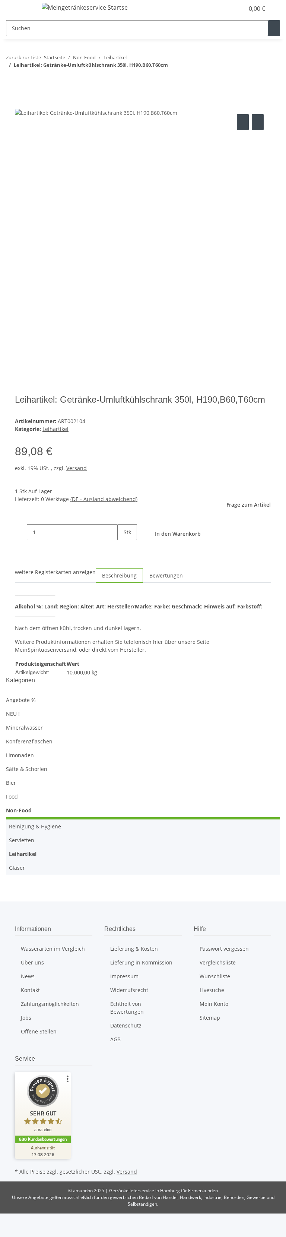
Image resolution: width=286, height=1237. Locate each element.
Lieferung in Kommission (141, 962)
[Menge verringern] (21, 532)
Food (12, 796)
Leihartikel (55, 428)
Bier (11, 782)
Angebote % (21, 700)
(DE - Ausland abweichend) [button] (103, 499)
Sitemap (210, 1017)
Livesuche (212, 990)
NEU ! (13, 713)
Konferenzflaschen (29, 741)
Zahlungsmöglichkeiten (50, 1003)
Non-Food (19, 810)
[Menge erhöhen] (124, 548)
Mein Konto (214, 1003)
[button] (223, 8)
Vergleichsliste (218, 962)
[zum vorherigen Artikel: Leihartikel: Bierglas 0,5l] (12, 80)
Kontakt (30, 990)
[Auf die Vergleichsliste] (243, 122)
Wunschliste (215, 976)
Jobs (26, 1017)
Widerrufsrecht (129, 990)
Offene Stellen (39, 1031)
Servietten (21, 840)
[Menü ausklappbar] (24, 8)
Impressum (124, 976)
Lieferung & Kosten (134, 948)
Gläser (17, 867)
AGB (115, 1039)
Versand (76, 468)
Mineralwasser (24, 727)
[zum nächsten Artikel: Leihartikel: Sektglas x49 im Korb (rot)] (25, 80)
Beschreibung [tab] (119, 575)
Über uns (32, 962)
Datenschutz (126, 1025)
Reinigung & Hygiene (35, 826)
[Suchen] (274, 28)
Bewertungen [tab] (166, 575)
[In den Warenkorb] (21, 104)
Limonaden (20, 755)
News (28, 976)
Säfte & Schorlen (26, 768)
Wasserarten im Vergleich (53, 948)
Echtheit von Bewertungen (127, 1007)
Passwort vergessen (224, 948)
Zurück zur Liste (23, 57)
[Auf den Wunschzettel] (258, 122)
